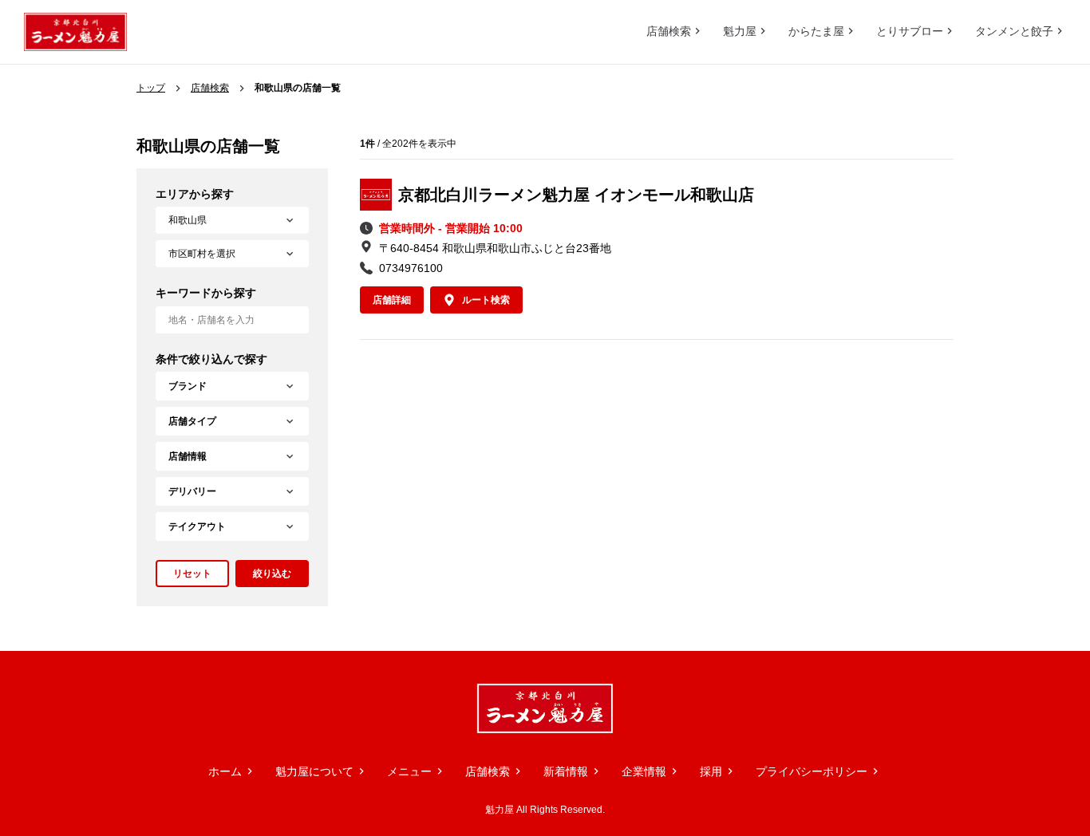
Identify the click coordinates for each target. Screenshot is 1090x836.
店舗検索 (210, 88)
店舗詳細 (392, 300)
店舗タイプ (192, 421)
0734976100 (411, 268)
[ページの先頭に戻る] (1042, 603)
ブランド (187, 386)
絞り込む (272, 573)
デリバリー (192, 491)
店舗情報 (187, 456)
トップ (150, 88)
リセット (192, 573)
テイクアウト (197, 526)
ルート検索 (486, 300)
